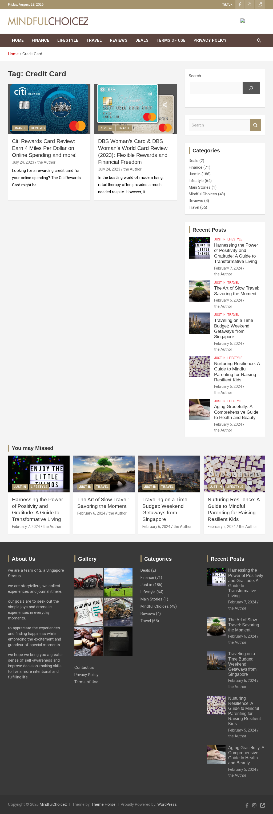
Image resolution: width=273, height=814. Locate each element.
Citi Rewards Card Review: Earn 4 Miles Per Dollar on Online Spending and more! (44, 148)
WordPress (167, 804)
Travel (94, 40)
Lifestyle (67, 40)
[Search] (251, 88)
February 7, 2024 (228, 268)
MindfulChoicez (53, 804)
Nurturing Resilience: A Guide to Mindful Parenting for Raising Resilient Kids (237, 371)
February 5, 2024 (228, 386)
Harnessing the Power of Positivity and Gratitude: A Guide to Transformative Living (236, 253)
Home (18, 40)
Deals (141, 40)
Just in (194, 174)
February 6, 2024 (228, 300)
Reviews (118, 40)
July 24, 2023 (23, 162)
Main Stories (200, 187)
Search (195, 75)
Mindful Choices (203, 194)
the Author (46, 162)
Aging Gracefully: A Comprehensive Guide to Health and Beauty (236, 412)
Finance (40, 40)
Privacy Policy (210, 40)
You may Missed (32, 448)
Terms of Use (171, 40)
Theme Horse (103, 804)
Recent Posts (209, 230)
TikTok (227, 4)
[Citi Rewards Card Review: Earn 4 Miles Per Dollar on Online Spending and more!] (49, 109)
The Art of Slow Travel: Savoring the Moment (236, 291)
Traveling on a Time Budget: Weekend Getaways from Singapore (233, 328)
